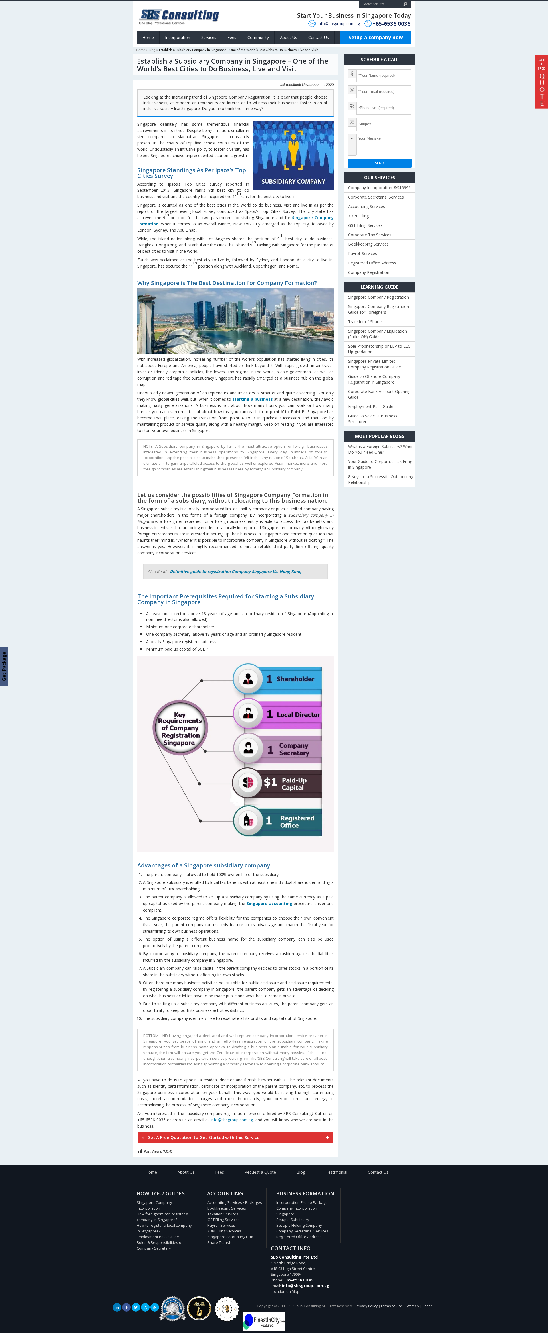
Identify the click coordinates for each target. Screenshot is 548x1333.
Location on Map (285, 1291)
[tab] (235, 1137)
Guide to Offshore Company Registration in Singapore (374, 379)
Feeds (427, 1306)
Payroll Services (362, 253)
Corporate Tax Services (369, 234)
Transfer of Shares (365, 321)
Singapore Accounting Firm (230, 1236)
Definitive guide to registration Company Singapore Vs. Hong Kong (235, 571)
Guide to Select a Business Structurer (372, 418)
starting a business (252, 399)
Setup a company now (375, 37)
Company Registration (368, 272)
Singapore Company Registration (378, 297)
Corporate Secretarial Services (376, 197)
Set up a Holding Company (299, 1225)
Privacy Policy (367, 1306)
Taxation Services (222, 1213)
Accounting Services (366, 206)
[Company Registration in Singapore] (199, 1319)
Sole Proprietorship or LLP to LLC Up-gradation (379, 348)
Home (148, 37)
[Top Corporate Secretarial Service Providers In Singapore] (172, 1321)
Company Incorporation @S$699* (379, 187)
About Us (288, 37)
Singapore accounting (269, 903)
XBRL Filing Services (224, 1231)
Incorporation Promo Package (302, 1202)
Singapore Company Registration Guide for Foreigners (378, 309)
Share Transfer (220, 1242)
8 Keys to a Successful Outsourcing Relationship (380, 479)
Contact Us (318, 37)
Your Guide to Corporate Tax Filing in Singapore (380, 464)
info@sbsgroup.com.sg (339, 23)
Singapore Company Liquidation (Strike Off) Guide (377, 333)
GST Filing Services (365, 225)
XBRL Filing (358, 216)
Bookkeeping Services (368, 244)
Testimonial (336, 1172)
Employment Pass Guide (370, 406)
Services (208, 37)
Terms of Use (391, 1306)
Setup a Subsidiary (292, 1219)
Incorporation (177, 37)
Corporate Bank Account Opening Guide (379, 394)
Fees (231, 37)
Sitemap (412, 1306)
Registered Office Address (372, 263)
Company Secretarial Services (302, 1231)
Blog (152, 50)
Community (258, 37)
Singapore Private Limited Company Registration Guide (374, 364)
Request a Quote (260, 1172)
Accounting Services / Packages (234, 1202)
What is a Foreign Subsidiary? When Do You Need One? (381, 449)
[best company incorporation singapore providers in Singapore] (264, 1329)
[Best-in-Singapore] (227, 1320)
